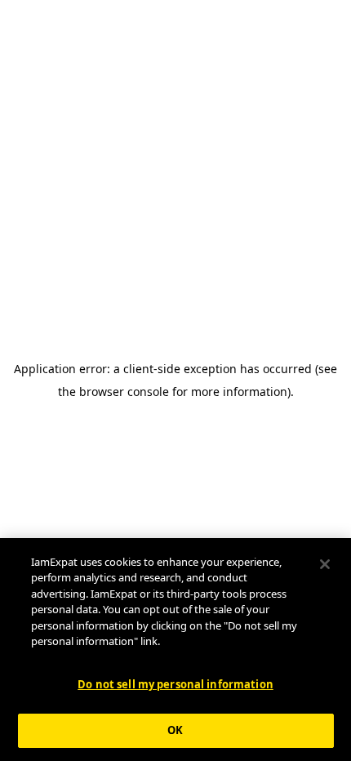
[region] (175, 649)
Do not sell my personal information (175, 684)
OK (175, 730)
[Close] (325, 564)
